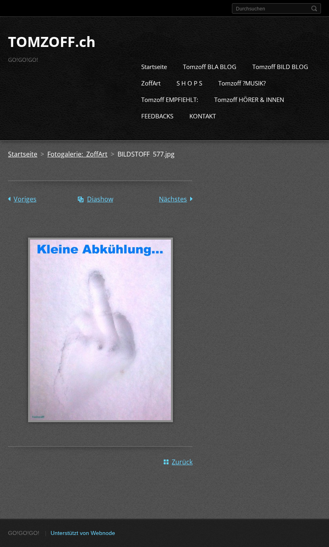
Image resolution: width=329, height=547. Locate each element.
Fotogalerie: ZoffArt (77, 154)
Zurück (182, 462)
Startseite (154, 67)
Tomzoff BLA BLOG (209, 67)
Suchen (314, 8)
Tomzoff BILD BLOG (280, 67)
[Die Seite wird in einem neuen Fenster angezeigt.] (100, 427)
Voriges (25, 199)
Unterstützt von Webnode (83, 533)
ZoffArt (150, 83)
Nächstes (173, 199)
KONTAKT (202, 116)
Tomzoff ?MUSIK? (242, 83)
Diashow (100, 199)
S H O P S (189, 83)
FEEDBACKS (157, 116)
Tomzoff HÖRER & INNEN (249, 100)
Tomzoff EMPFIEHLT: (169, 100)
